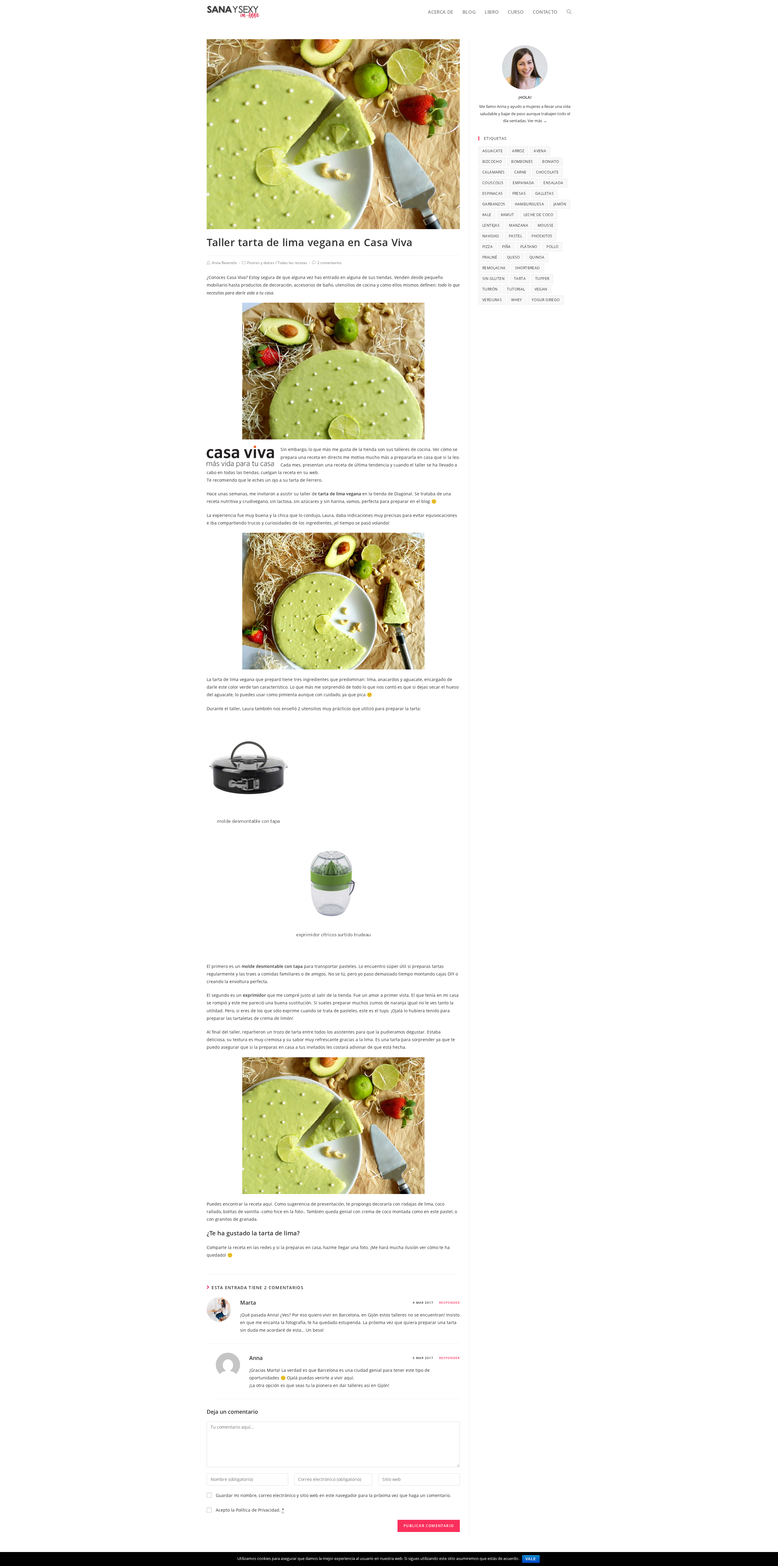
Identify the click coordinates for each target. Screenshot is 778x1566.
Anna (256, 1357)
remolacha (494, 267)
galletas (544, 193)
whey (516, 299)
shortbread (527, 267)
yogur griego (546, 299)
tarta (520, 278)
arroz (518, 150)
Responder (449, 1302)
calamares (493, 172)
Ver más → (537, 120)
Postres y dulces (260, 262)
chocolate (547, 172)
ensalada (553, 182)
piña (506, 246)
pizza (487, 246)
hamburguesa (529, 204)
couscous (492, 182)
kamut (507, 214)
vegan (541, 289)
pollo (552, 246)
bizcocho (492, 161)
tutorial (516, 289)
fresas (519, 193)
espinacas (492, 193)
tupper (542, 278)
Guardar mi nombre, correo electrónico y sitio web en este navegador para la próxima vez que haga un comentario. (333, 1495)
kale (486, 214)
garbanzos (493, 204)
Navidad (490, 236)
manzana (518, 225)
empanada (523, 182)
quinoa (536, 257)
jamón (559, 204)
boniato (550, 161)
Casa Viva (236, 277)
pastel (515, 236)
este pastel (441, 1211)
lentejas (491, 225)
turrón (489, 289)
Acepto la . (249, 1510)
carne (520, 172)
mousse (545, 225)
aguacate (492, 150)
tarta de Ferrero (305, 480)
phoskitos (542, 236)
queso (513, 257)
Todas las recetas (292, 262)
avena (540, 150)
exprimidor (254, 995)
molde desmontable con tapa (272, 966)
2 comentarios (329, 262)
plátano (528, 246)
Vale (530, 1559)
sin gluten (493, 278)
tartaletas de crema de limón (262, 1018)
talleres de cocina (412, 449)
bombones (522, 161)
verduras (492, 299)
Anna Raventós (224, 262)
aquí (267, 1204)
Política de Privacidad (257, 1510)
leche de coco (538, 214)
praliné (489, 257)
